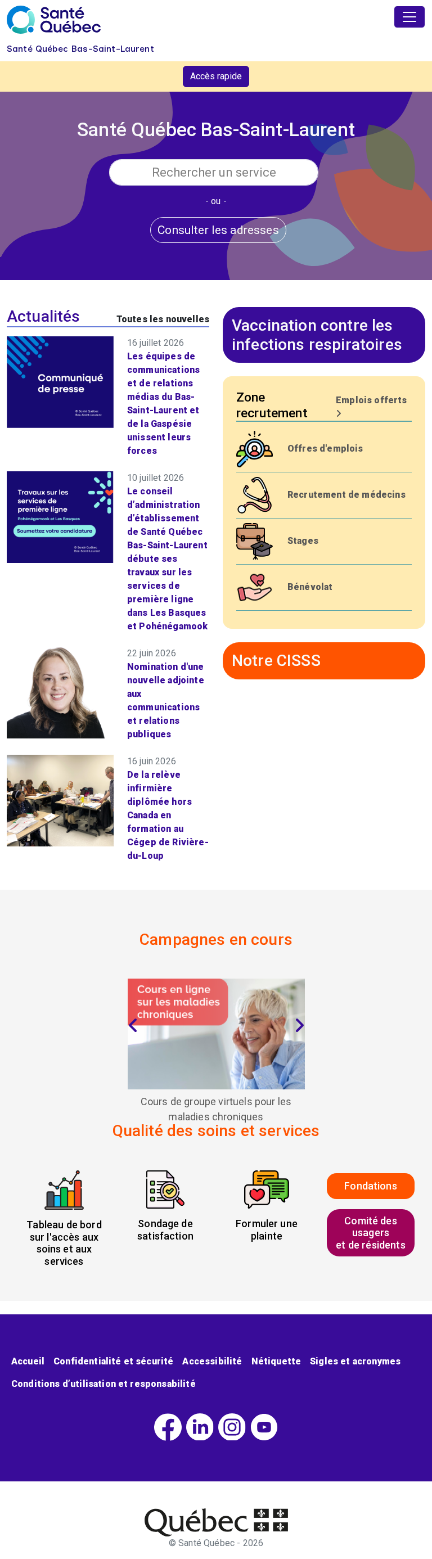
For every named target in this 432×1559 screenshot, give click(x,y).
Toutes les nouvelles (162, 319)
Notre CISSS (276, 660)
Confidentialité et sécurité (113, 1361)
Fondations (370, 1186)
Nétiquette (276, 1361)
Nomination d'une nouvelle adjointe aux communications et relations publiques (165, 700)
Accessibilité (212, 1361)
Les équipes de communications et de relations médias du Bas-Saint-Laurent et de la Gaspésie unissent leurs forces (163, 403)
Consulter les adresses (218, 230)
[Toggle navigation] (409, 17)
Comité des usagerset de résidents (370, 1233)
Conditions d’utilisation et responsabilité (103, 1383)
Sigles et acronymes (355, 1361)
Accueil (27, 1361)
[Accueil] (54, 20)
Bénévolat (309, 587)
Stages (302, 540)
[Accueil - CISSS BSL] (216, 1522)
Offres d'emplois (325, 448)
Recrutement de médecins (346, 494)
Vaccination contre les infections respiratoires (317, 335)
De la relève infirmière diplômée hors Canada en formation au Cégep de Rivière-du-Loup (168, 815)
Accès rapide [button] (216, 76)
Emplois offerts (371, 400)
